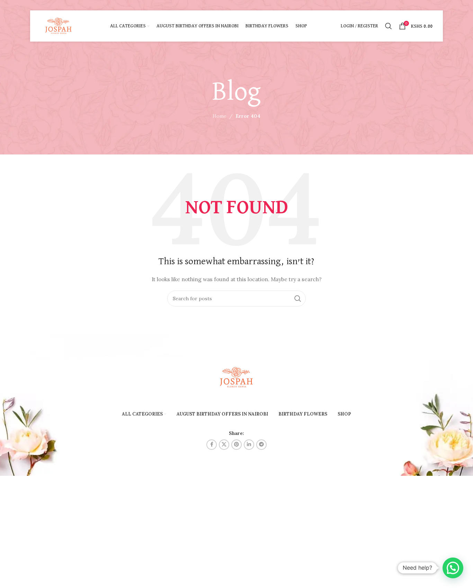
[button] (453, 568)
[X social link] (224, 444)
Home (219, 116)
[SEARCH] (298, 298)
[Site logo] (59, 26)
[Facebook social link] (211, 444)
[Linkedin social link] (249, 444)
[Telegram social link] (261, 444)
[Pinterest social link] (236, 444)
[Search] (388, 26)
